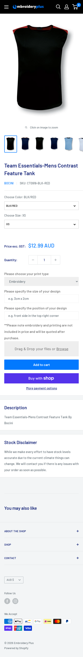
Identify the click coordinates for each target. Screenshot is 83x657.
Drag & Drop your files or (41, 349)
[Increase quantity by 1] (55, 259)
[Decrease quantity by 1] (33, 259)
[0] (75, 6)
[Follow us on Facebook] (7, 601)
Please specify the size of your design (32, 291)
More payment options (41, 388)
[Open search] (58, 6)
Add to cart (41, 365)
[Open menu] (6, 7)
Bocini (9, 183)
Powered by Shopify (16, 648)
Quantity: (10, 260)
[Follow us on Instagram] (15, 601)
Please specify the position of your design (35, 308)
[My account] (66, 6)
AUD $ (10, 579)
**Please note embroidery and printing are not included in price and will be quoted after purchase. (38, 331)
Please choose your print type (26, 274)
